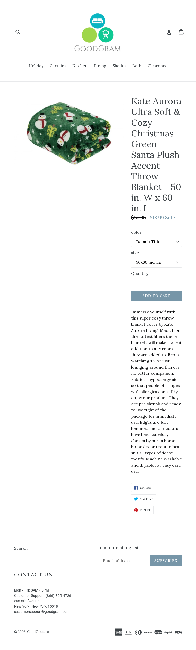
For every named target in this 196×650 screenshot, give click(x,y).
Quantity (139, 273)
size (135, 252)
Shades (119, 65)
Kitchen (80, 65)
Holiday (36, 65)
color (136, 232)
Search (21, 548)
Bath (136, 65)
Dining (100, 65)
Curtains (58, 65)
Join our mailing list (118, 547)
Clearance (157, 65)
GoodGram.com (39, 632)
